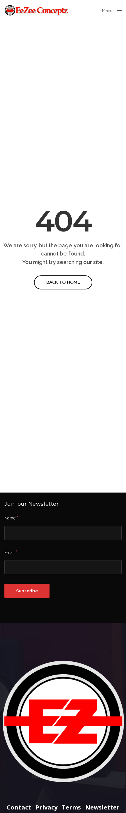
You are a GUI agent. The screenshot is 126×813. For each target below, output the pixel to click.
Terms (71, 807)
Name (11, 518)
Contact (19, 807)
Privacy (46, 807)
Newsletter (102, 807)
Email (10, 552)
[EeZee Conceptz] (36, 10)
